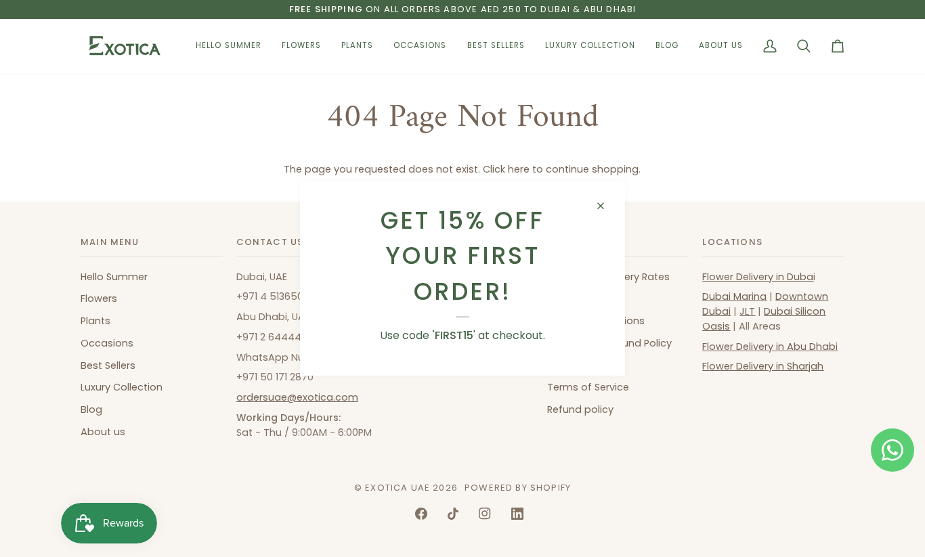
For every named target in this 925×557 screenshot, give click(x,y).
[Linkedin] (517, 514)
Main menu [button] (110, 242)
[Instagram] (485, 514)
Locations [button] (732, 242)
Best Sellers (108, 365)
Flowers (99, 298)
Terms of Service (588, 387)
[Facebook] (421, 514)
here (519, 169)
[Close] (606, 205)
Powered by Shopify (518, 487)
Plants (95, 321)
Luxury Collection (122, 387)
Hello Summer (114, 277)
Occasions (107, 343)
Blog (91, 409)
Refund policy (580, 409)
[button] (301, 46)
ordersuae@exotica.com (297, 397)
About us (103, 432)
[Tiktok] (453, 514)
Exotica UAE (397, 487)
